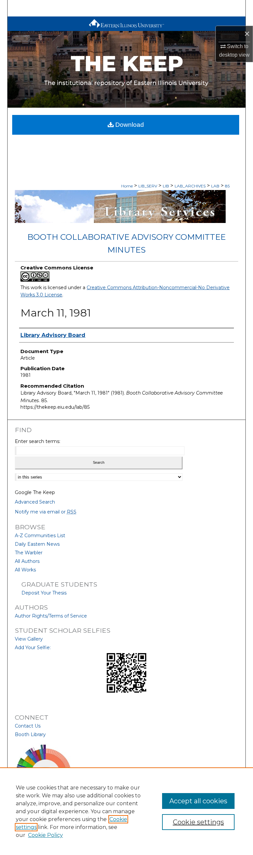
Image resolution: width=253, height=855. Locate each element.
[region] (126, 811)
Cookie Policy (45, 835)
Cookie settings (198, 822)
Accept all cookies (198, 801)
